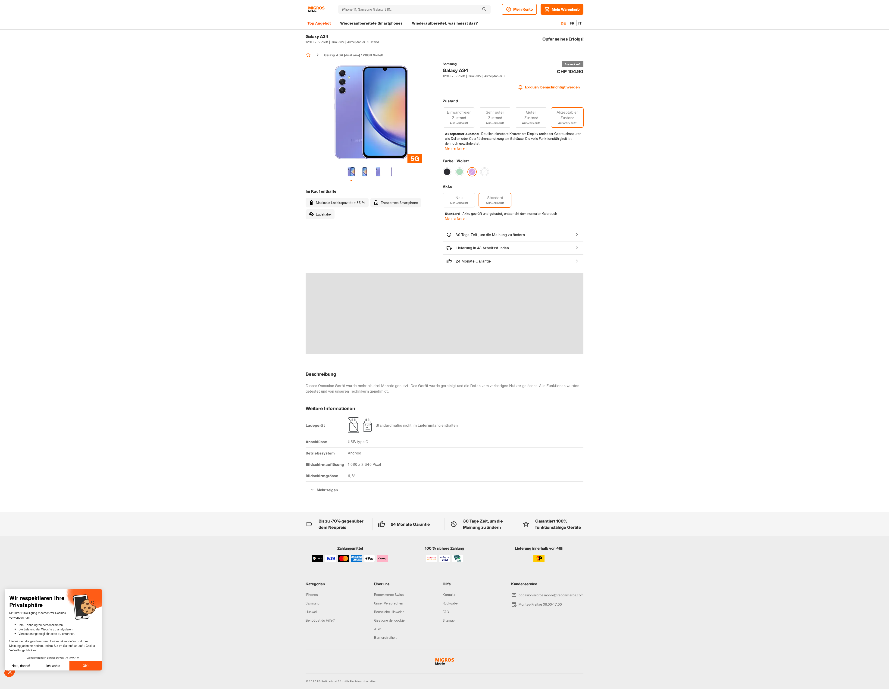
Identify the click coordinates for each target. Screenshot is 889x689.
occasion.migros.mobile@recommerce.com (551, 595)
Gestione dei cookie (389, 620)
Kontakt (449, 594)
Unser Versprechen (388, 603)
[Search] (484, 9)
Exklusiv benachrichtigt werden (552, 87)
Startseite (308, 55)
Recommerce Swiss (389, 594)
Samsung (312, 603)
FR (572, 23)
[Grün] (459, 171)
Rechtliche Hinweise (389, 611)
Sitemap (449, 620)
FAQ (446, 611)
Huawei (311, 611)
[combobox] (408, 9)
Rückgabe (450, 603)
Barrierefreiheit (385, 637)
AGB (377, 628)
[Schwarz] (447, 171)
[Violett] (472, 171)
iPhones (312, 594)
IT (580, 23)
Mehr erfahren (455, 148)
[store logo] (316, 9)
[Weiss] (484, 171)
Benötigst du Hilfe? (320, 620)
